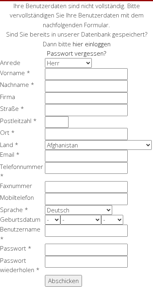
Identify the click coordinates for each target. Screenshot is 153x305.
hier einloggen (92, 44)
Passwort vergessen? (76, 53)
